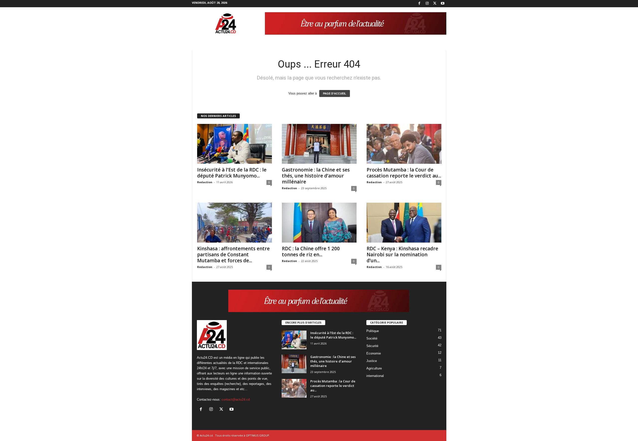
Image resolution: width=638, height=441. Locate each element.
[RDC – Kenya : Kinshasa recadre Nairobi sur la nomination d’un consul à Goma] (404, 223)
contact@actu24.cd (236, 399)
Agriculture (374, 368)
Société (371, 338)
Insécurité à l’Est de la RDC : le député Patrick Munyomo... (231, 173)
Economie (373, 353)
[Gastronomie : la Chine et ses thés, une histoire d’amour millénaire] (319, 144)
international (375, 376)
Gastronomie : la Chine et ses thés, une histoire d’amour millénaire (316, 176)
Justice (371, 361)
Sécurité (372, 346)
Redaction (204, 182)
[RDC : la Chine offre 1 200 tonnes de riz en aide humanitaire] (319, 223)
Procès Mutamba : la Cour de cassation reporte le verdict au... (404, 173)
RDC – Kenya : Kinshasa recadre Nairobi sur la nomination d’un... (402, 254)
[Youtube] (443, 3)
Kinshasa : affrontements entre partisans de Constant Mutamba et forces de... (233, 254)
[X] (435, 3)
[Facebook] (419, 3)
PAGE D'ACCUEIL (334, 93)
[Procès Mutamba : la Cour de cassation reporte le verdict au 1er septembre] (404, 144)
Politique (372, 331)
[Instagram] (427, 3)
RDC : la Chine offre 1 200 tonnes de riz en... (311, 251)
